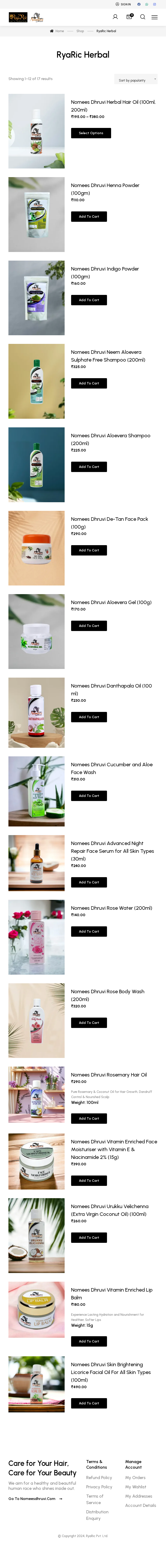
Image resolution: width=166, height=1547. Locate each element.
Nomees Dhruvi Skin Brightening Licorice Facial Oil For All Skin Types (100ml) (111, 1372)
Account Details (140, 1505)
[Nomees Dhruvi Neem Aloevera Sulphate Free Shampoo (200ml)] (36, 381)
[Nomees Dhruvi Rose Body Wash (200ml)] (36, 1020)
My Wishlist (135, 1486)
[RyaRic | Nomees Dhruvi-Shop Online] (26, 17)
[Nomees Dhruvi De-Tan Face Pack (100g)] (36, 548)
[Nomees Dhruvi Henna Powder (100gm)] (36, 214)
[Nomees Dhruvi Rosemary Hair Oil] (36, 1096)
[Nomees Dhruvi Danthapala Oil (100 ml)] (36, 713)
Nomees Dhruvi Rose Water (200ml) (111, 908)
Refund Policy (99, 1477)
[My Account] (115, 17)
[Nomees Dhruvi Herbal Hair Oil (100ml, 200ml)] (36, 131)
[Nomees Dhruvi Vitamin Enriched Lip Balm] (36, 1315)
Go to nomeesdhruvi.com (32, 1498)
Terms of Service (95, 1499)
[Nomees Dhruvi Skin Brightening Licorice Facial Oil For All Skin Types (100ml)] (36, 1384)
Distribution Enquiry (97, 1515)
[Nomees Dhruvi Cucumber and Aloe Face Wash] (36, 791)
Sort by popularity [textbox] (132, 80)
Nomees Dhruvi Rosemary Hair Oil (109, 1075)
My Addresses (138, 1496)
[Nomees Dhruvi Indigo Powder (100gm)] (36, 298)
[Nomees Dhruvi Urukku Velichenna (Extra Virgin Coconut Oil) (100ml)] (36, 1235)
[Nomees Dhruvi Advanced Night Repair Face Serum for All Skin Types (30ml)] (36, 863)
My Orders (135, 1477)
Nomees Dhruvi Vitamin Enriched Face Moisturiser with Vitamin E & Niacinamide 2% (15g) (114, 1149)
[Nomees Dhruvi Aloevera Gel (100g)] (36, 631)
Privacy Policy (99, 1486)
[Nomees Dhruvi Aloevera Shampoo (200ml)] (36, 464)
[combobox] (136, 79)
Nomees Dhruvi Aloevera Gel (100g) (111, 602)
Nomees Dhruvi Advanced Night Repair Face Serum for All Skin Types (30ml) (112, 851)
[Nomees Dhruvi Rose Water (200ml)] (36, 937)
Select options (91, 133)
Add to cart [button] (89, 216)
